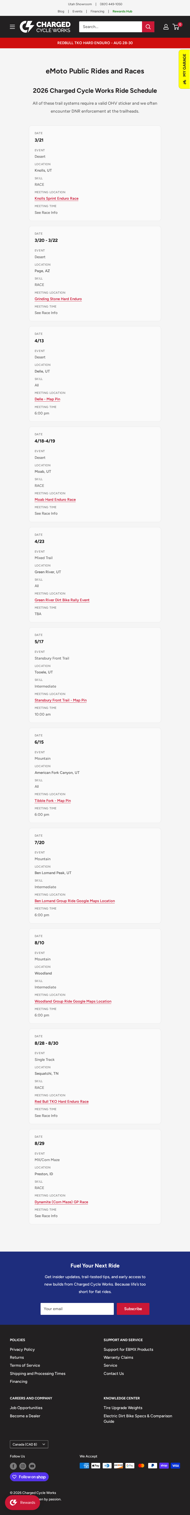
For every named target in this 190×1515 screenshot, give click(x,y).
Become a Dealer (25, 1416)
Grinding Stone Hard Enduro (58, 299)
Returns (17, 1357)
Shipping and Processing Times (37, 1373)
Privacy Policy (22, 1349)
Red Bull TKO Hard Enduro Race (62, 1101)
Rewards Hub (122, 11)
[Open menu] (12, 27)
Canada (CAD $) (25, 1444)
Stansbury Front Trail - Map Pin (61, 700)
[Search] (148, 26)
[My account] (166, 27)
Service (110, 1365)
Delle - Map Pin (47, 399)
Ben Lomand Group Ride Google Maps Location (75, 901)
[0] (176, 27)
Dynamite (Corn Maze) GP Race (61, 1202)
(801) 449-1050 (111, 4)
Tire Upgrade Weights (123, 1407)
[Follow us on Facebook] (13, 1466)
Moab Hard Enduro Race (55, 499)
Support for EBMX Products (128, 1349)
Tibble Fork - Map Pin (53, 800)
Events (77, 11)
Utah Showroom (80, 4)
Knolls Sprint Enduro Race (56, 198)
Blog (61, 11)
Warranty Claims (118, 1357)
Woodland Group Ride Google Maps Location (73, 1001)
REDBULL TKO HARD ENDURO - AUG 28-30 (95, 43)
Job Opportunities (26, 1407)
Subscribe (133, 1308)
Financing (97, 11)
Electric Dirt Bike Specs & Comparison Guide (138, 1419)
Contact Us (114, 1373)
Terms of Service (25, 1365)
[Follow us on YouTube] (32, 1466)
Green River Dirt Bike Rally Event (62, 600)
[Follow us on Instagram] (22, 1466)
